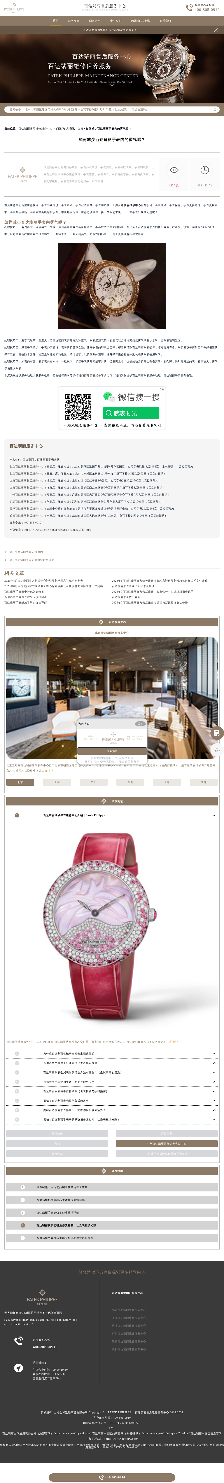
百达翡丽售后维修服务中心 (36, 128)
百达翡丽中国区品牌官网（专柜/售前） (117, 1433)
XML (112, 1428)
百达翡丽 (28, 459)
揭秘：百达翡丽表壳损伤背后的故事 (66, 1100)
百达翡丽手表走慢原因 (29, 552)
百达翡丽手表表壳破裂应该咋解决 (25, 597)
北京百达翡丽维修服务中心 (129, 1309)
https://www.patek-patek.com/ (72, 1433)
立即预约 (112, 751)
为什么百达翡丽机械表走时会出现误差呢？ (70, 1053)
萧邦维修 (57, 1133)
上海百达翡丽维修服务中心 (129, 1317)
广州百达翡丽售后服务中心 (27, 494)
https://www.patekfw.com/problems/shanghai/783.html (57, 529)
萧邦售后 (57, 1153)
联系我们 (165, 20)
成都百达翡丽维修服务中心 (129, 1349)
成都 (203, 782)
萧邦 (57, 1143)
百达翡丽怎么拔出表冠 (126, 597)
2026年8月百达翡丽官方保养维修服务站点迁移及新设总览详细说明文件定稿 (160, 580)
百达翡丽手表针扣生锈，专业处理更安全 (68, 1081)
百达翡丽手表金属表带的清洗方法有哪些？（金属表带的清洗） (83, 1072)
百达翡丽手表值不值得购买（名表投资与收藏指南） (76, 1091)
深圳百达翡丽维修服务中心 (129, 1341)
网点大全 (95, 20)
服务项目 (74, 20)
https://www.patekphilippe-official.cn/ (166, 1433)
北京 (20, 782)
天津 (167, 782)
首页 (56, 20)
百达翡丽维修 (126, 205)
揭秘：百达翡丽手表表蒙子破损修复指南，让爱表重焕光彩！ (81, 1119)
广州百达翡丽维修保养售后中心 (167, 1143)
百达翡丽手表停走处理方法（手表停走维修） (71, 1063)
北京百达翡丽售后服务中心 (27, 466)
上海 (80, 128)
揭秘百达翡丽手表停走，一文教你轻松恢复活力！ (74, 1110)
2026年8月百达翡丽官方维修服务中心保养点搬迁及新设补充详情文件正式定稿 (53, 586)
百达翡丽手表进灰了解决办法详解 (25, 602)
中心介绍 (116, 20)
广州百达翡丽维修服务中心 (129, 1333)
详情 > (49, 770)
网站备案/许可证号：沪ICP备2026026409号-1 (112, 1423)
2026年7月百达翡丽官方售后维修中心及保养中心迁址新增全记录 (153, 591)
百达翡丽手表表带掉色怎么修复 (24, 591)
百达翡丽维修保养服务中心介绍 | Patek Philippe (74, 815)
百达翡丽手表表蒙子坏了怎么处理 (133, 586)
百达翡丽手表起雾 (48, 459)
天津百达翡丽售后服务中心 (27, 508)
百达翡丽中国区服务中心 (127, 1293)
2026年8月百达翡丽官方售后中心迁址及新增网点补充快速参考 (43, 580)
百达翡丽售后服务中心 (105, 6)
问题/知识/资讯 (140, 20)
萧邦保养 (166, 1133)
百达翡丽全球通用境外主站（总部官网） (28, 1433)
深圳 (130, 782)
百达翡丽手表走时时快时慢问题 (34, 559)
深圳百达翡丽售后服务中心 (27, 501)
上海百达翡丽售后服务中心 (27, 480)
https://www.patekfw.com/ (122, 1438)
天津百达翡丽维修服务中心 (129, 1325)
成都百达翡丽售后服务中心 (27, 515)
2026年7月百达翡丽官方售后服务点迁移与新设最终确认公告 (150, 602)
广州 (93, 782)
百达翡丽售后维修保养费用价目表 (166, 1153)
